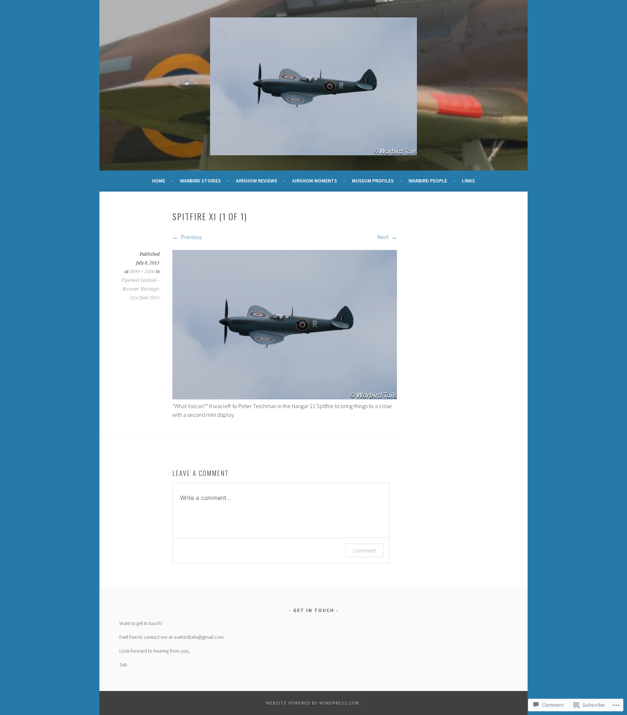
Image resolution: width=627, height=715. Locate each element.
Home (158, 180)
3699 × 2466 (142, 271)
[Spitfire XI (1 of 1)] (284, 397)
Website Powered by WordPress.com (312, 703)
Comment (364, 550)
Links (468, 180)
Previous (190, 237)
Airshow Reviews (256, 180)
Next (383, 237)
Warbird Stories (200, 180)
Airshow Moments (314, 180)
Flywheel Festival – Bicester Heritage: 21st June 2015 (140, 289)
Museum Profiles (373, 180)
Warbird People (428, 180)
